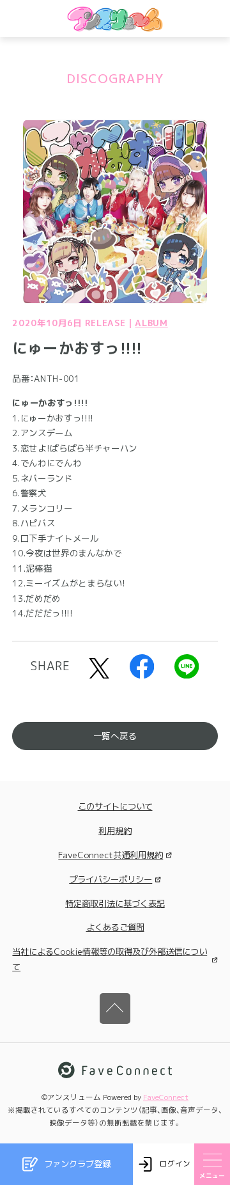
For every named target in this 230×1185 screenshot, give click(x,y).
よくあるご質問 (115, 927)
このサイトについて (115, 806)
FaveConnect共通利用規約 (110, 855)
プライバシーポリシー (110, 879)
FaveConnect (165, 1097)
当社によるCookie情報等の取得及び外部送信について (109, 959)
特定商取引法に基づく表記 (115, 903)
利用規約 (115, 830)
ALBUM (151, 323)
